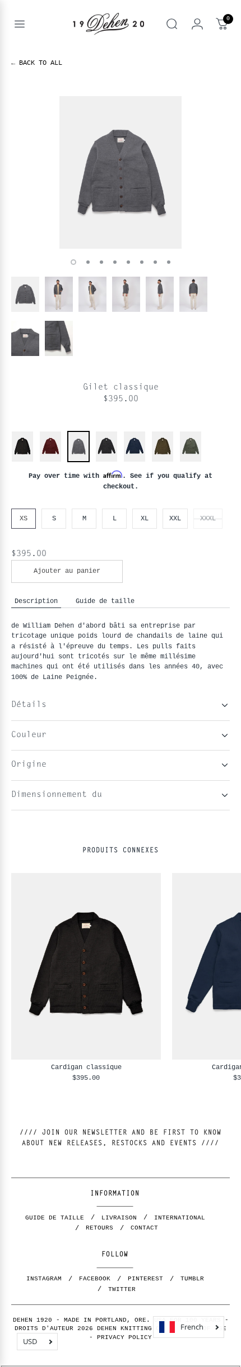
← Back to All (36, 63)
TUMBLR (192, 1278)
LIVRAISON (119, 1217)
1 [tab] (73, 262)
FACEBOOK (94, 1278)
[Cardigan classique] (22, 460)
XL (145, 518)
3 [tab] (101, 262)
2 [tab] (88, 262)
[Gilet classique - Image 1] (120, 172)
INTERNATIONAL (179, 1217)
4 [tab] (115, 262)
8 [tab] (168, 262)
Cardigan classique (86, 1067)
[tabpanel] (120, 172)
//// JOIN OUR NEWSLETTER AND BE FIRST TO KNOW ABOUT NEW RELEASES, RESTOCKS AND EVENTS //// (120, 1138)
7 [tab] (155, 262)
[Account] (197, 24)
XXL (175, 518)
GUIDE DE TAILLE (54, 1217)
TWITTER (122, 1289)
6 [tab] (141, 262)
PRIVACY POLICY (124, 1337)
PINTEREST (145, 1278)
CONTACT (144, 1227)
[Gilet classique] (78, 459)
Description (36, 601)
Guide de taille (105, 601)
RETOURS (99, 1227)
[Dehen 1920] (108, 24)
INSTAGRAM (44, 1278)
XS (23, 518)
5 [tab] (128, 262)
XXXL (208, 518)
